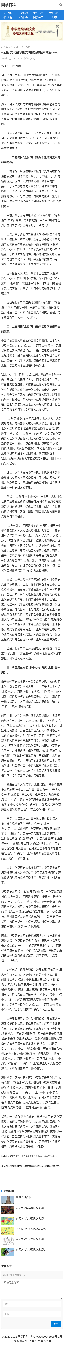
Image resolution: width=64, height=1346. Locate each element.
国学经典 (38, 17)
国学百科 (8, 5)
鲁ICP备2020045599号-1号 (46, 1336)
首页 (16, 46)
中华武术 (38, 12)
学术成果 (26, 46)
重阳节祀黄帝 (23, 1197)
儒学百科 (7, 12)
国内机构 (23, 17)
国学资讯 (53, 17)
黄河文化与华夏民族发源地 (31, 1208)
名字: (7, 1304)
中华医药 (23, 12)
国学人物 (7, 17)
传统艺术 (53, 12)
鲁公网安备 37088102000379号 (32, 1341)
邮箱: (7, 1314)
